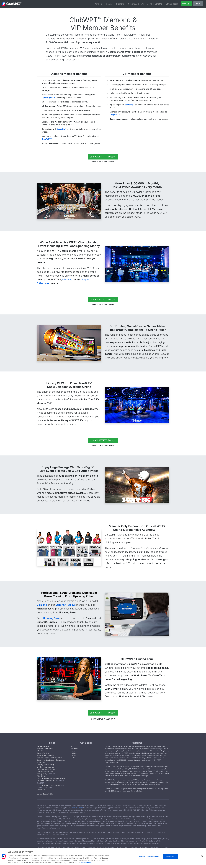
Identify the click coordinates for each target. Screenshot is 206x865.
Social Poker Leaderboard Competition (51, 760)
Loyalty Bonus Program (45, 767)
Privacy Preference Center (149, 856)
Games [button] (109, 4)
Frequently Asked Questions (47, 769)
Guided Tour (41, 762)
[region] (103, 856)
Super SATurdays (136, 4)
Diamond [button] (120, 4)
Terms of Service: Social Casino (48, 785)
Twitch (73, 758)
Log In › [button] (198, 4)
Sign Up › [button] (186, 4)
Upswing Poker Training (45, 765)
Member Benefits (43, 746)
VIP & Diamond (42, 751)
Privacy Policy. (87, 862)
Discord (73, 755)
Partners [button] (99, 4)
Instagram (74, 751)
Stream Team (172, 4)
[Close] (202, 856)
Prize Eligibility (42, 776)
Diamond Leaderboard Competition (49, 758)
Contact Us (41, 790)
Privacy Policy (42, 774)
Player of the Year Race (45, 755)
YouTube (74, 753)
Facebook (74, 749)
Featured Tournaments (45, 749)
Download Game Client (45, 771)
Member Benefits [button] (155, 4)
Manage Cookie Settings (45, 794)
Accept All (170, 856)
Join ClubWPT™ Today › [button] (103, 156)
